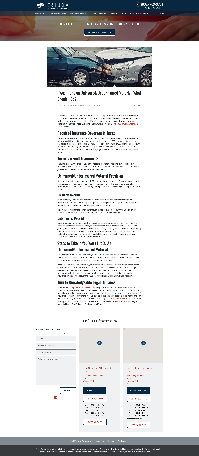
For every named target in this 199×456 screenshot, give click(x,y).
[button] (99, 343)
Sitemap (110, 441)
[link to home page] (52, 6)
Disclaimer (122, 441)
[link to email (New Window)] (55, 397)
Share (139, 105)
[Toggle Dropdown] (46, 13)
